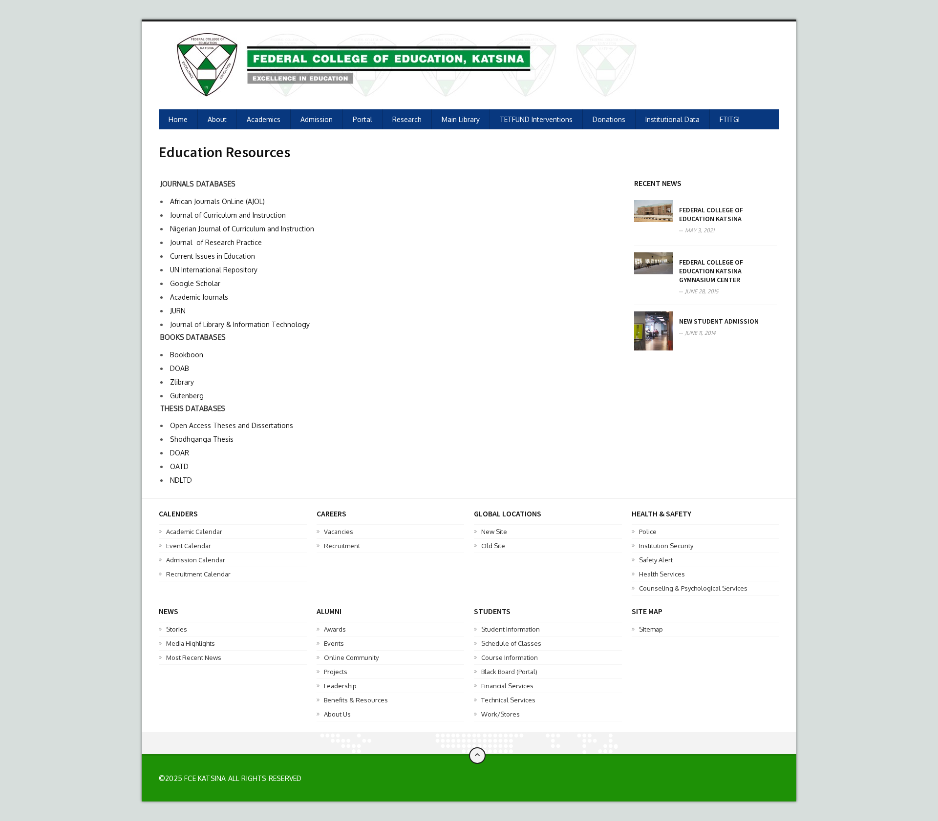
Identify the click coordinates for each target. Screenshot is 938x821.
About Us (337, 714)
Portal (362, 119)
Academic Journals (199, 297)
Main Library (461, 119)
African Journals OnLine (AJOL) (217, 201)
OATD (179, 466)
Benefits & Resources (356, 700)
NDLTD (181, 480)
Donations (609, 119)
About (217, 119)
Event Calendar (188, 546)
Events (334, 643)
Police (648, 531)
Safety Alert (656, 560)
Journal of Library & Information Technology (240, 324)
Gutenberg (187, 395)
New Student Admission (719, 321)
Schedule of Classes (511, 643)
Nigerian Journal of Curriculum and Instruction (242, 229)
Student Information (510, 629)
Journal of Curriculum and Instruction (228, 215)
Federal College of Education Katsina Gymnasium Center (711, 271)
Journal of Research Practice (216, 242)
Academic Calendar (194, 531)
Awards (335, 629)
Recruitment (342, 546)
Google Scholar (195, 283)
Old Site (493, 546)
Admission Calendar (195, 560)
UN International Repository (213, 270)
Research (407, 119)
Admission (316, 119)
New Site (494, 531)
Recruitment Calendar (198, 574)
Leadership (340, 686)
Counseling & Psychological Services (693, 588)
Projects (335, 672)
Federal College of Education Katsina (711, 214)
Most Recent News (193, 657)
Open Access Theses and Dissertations (231, 425)
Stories (176, 629)
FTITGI (730, 119)
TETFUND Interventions (536, 119)
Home (178, 119)
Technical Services (508, 700)
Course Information (509, 657)
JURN (178, 311)
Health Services (662, 574)
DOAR (179, 453)
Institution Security (666, 546)
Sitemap (651, 629)
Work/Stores (500, 714)
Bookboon (186, 354)
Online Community (351, 657)
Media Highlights (190, 643)
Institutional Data (672, 119)
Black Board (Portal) (509, 672)
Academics (263, 119)
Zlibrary (182, 382)
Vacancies (338, 531)
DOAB (179, 368)
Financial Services (507, 686)
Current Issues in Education (212, 256)
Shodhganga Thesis (202, 439)
